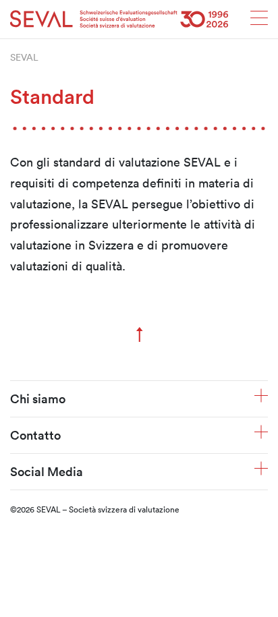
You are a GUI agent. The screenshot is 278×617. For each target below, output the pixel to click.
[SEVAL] (119, 19)
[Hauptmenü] (259, 22)
